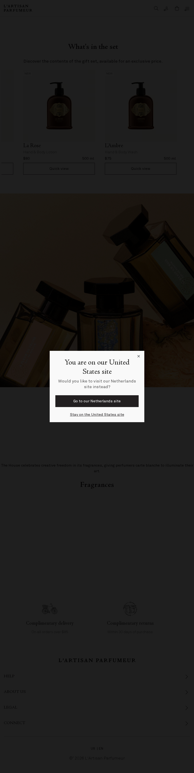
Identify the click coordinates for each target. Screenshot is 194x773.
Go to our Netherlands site (97, 401)
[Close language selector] (138, 356)
